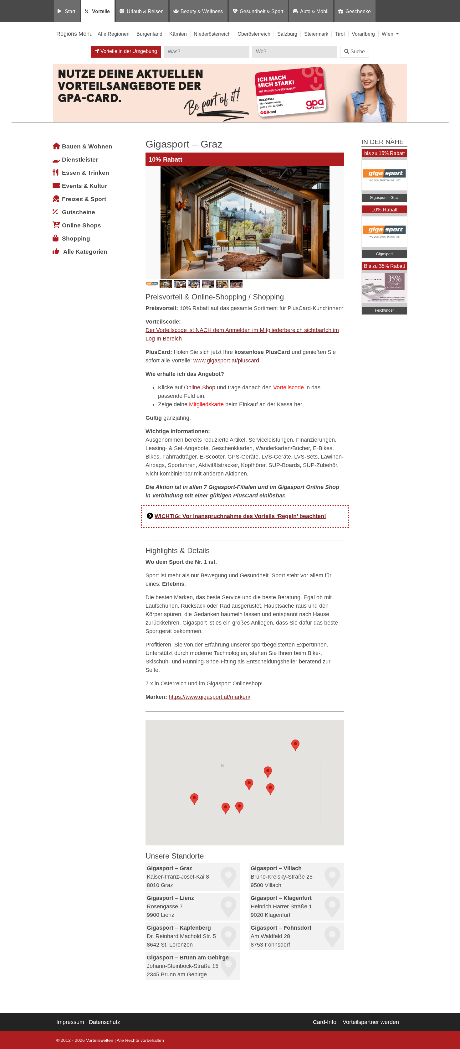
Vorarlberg (363, 34)
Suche (357, 51)
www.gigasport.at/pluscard (226, 360)
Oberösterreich (254, 34)
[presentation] (151, 222)
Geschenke (358, 11)
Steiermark (316, 34)
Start (70, 11)
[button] (270, 789)
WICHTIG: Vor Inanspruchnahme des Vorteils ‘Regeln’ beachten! (240, 516)
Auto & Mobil (314, 11)
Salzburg (287, 34)
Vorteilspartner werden (371, 1022)
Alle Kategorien (85, 251)
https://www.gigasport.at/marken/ (209, 697)
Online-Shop (199, 387)
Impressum (70, 1022)
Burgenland (149, 34)
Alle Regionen (114, 34)
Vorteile (101, 11)
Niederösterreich (212, 34)
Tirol (340, 34)
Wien (388, 34)
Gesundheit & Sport (261, 11)
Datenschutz (104, 1022)
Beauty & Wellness (202, 11)
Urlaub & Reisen (145, 11)
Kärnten (178, 34)
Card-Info (324, 1022)
